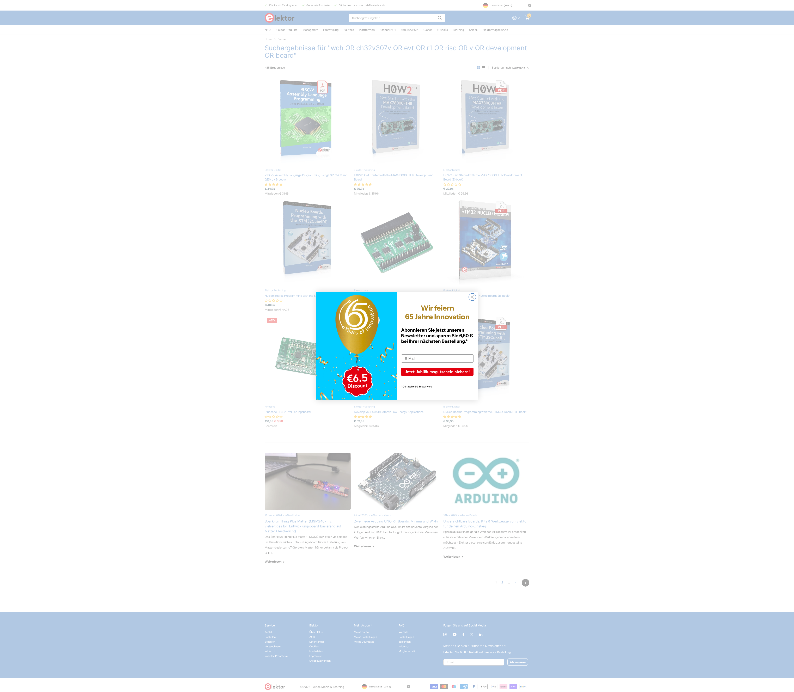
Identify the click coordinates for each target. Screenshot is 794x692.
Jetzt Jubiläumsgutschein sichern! (437, 371)
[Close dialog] (472, 297)
